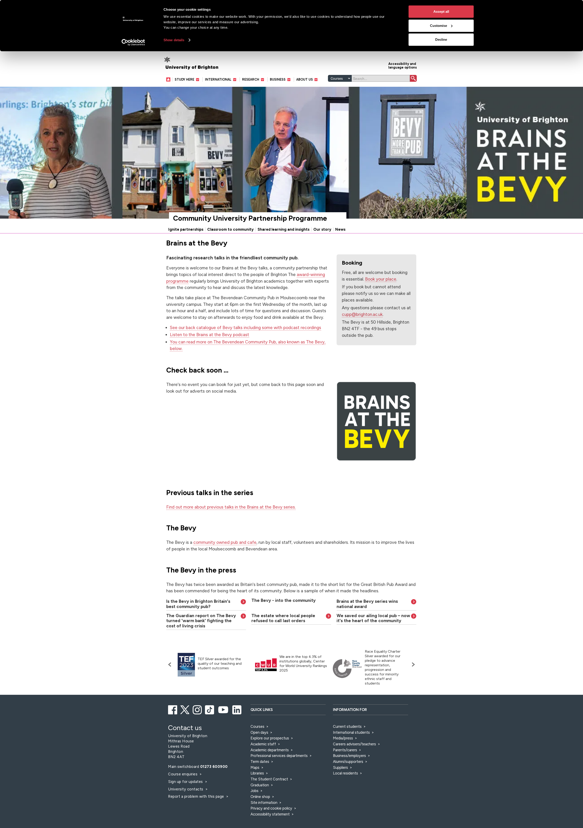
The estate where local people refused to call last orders (283, 618)
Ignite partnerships (185, 229)
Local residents (345, 773)
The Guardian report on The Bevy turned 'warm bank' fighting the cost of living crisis (201, 621)
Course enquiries (183, 774)
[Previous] (170, 664)
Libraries (257, 773)
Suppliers (340, 767)
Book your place (380, 279)
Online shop (260, 796)
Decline (441, 39)
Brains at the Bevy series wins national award (367, 604)
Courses (257, 726)
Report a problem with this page (196, 796)
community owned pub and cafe (224, 542)
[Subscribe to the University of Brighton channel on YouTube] (223, 709)
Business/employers (349, 755)
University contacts (185, 789)
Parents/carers (345, 750)
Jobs (254, 790)
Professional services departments (280, 755)
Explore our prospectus (270, 738)
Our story (322, 229)
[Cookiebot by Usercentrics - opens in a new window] (133, 42)
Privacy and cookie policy (271, 808)
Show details (174, 40)
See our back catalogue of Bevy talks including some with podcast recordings (245, 327)
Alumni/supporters (348, 761)
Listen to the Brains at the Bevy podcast (209, 334)
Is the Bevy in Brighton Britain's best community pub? (198, 604)
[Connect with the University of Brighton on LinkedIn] (237, 709)
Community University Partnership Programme (250, 218)
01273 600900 (214, 766)
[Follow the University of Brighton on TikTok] (210, 709)
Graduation (260, 785)
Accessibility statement (270, 814)
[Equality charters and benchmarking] (347, 668)
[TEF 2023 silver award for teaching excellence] (186, 665)
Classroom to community (230, 229)
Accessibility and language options (402, 65)
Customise (438, 26)
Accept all (441, 11)
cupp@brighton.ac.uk (362, 314)
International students (351, 732)
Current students (347, 726)
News (340, 229)
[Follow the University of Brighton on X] (185, 709)
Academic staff (263, 744)
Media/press (343, 738)
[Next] (412, 664)
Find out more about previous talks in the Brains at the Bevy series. (231, 507)
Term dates (260, 761)
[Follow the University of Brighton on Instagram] (197, 709)
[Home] (169, 79)
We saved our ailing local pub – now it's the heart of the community (373, 618)
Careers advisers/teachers (354, 744)
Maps (255, 767)
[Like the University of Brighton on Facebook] (173, 709)
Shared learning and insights (283, 229)
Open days (259, 732)
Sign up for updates (186, 781)
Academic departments (270, 750)
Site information (264, 802)
